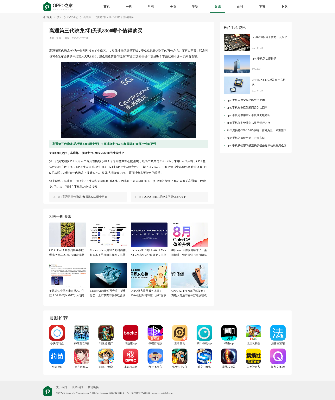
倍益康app (131, 343)
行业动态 (72, 17)
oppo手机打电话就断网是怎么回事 (247, 107)
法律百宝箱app (278, 343)
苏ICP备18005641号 (119, 393)
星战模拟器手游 (229, 367)
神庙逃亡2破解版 (81, 343)
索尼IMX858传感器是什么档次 (269, 82)
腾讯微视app (204, 343)
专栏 (262, 6)
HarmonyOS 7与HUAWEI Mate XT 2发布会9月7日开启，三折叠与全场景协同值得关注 (148, 253)
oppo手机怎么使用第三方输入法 (246, 138)
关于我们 (61, 387)
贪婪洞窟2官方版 (179, 367)
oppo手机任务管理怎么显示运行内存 (248, 122)
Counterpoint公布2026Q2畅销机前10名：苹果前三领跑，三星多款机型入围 (108, 253)
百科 (240, 6)
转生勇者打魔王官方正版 (106, 343)
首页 (107, 6)
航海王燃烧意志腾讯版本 (106, 367)
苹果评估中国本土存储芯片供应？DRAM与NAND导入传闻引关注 (67, 293)
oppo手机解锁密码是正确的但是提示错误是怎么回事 (257, 146)
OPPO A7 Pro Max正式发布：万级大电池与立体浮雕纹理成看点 (189, 293)
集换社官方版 (253, 367)
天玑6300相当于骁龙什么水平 (269, 37)
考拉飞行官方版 (155, 367)
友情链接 (93, 387)
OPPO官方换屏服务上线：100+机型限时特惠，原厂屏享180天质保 (148, 293)
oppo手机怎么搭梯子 (264, 58)
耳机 (151, 6)
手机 (129, 6)
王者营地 (179, 343)
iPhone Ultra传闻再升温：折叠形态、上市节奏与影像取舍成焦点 (108, 293)
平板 (195, 6)
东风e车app (130, 366)
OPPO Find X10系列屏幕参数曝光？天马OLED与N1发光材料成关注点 (66, 253)
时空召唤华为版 (204, 367)
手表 (173, 6)
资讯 (217, 6)
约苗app (57, 366)
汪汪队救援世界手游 (253, 343)
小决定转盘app (57, 343)
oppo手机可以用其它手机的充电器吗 (248, 115)
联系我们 (77, 387)
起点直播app (278, 366)
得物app (229, 343)
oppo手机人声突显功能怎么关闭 (246, 100)
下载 (284, 6)
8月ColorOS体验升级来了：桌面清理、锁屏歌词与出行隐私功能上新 (189, 253)
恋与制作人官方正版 (81, 367)
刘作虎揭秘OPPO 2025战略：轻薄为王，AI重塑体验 (256, 131)
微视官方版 (155, 343)
